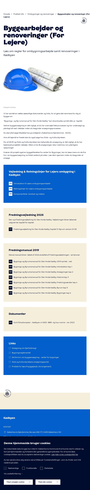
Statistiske (48, 468)
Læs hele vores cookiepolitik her (64, 454)
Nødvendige (13, 468)
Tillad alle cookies (45, 482)
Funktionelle (31, 468)
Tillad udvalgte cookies (15, 482)
